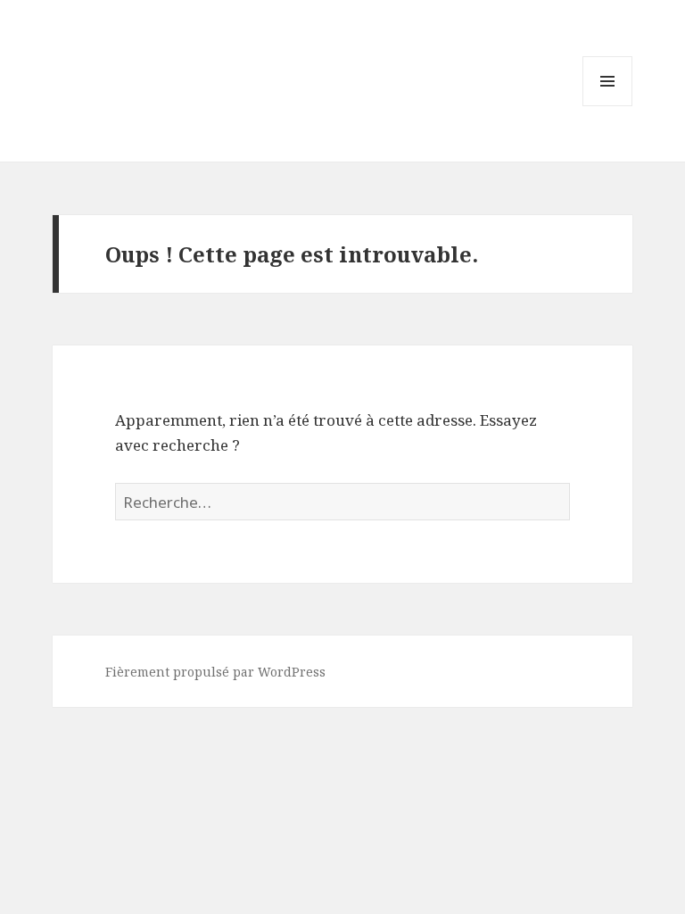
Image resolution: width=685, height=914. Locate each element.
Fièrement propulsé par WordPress (215, 671)
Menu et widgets (607, 105)
